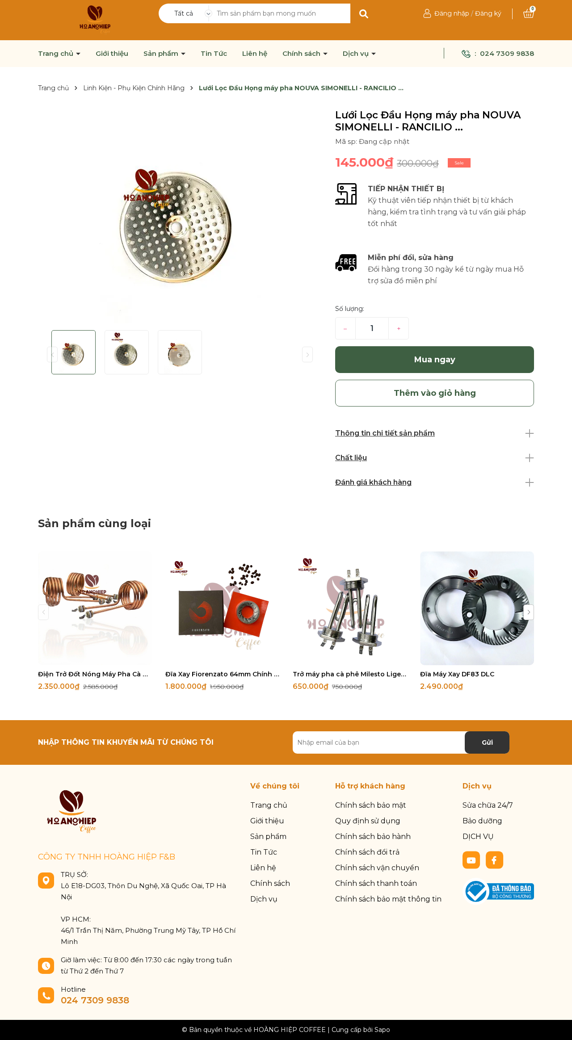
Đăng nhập (451, 13)
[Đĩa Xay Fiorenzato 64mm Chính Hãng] (222, 608)
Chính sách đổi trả (367, 852)
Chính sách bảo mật (370, 805)
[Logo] (95, 20)
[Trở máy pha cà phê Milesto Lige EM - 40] (350, 608)
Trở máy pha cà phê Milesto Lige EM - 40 (350, 674)
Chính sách (302, 54)
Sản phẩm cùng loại (94, 523)
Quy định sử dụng (367, 821)
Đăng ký (488, 13)
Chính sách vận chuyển (377, 868)
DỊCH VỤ (478, 836)
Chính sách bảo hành (373, 836)
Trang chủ (56, 54)
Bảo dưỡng (482, 821)
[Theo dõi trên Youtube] (472, 859)
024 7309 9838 (507, 53)
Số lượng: (349, 309)
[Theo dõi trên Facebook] (495, 859)
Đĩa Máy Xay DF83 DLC (457, 674)
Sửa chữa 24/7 (488, 805)
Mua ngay (434, 360)
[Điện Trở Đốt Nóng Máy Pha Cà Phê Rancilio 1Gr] (95, 608)
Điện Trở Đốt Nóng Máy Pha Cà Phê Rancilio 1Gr (95, 674)
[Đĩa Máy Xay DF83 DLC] (477, 608)
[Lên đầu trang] (556, 1024)
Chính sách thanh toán (376, 883)
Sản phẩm (161, 54)
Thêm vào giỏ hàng (100, 657)
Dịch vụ (356, 54)
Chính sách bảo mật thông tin (388, 899)
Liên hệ (254, 54)
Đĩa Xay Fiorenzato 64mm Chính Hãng (222, 674)
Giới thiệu (112, 54)
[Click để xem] (180, 216)
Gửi (487, 742)
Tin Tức (214, 54)
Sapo (382, 1030)
